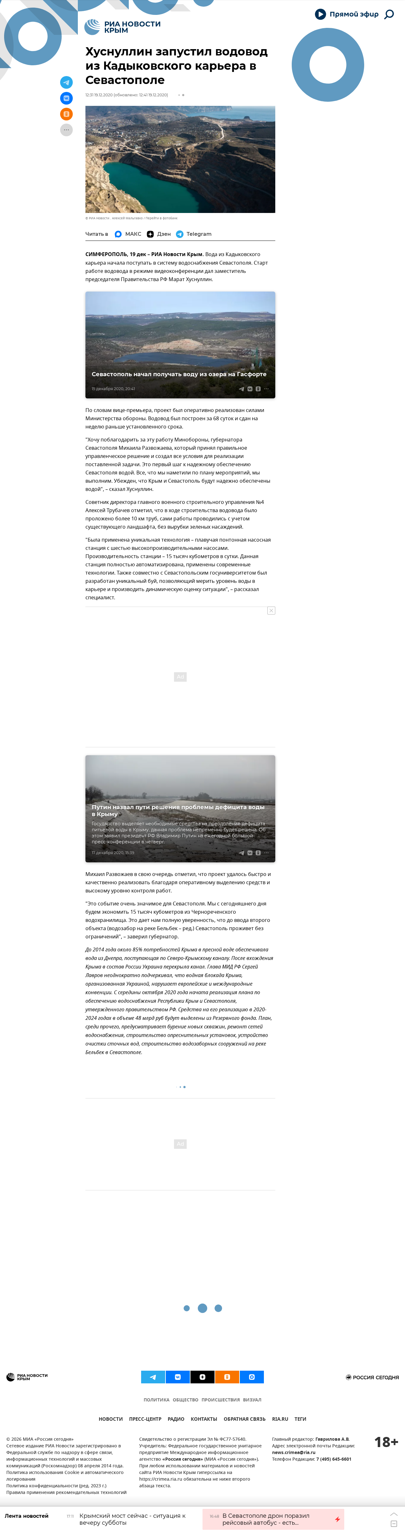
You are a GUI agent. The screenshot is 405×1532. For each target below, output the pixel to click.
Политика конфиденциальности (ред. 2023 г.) (56, 1486)
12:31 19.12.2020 (99, 95)
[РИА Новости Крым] (122, 27)
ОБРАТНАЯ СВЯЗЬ (245, 1420)
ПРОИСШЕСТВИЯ (221, 1400)
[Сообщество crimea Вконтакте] (178, 1377)
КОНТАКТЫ (204, 1420)
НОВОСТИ (111, 1420)
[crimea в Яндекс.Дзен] (202, 1377)
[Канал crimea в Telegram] (153, 1377)
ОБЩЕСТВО (185, 1400)
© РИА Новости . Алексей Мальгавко (114, 218)
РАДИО (176, 1420)
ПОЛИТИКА (157, 1400)
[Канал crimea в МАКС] (252, 1377)
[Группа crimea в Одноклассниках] (227, 1377)
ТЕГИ (300, 1420)
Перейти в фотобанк (162, 218)
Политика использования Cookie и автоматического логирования (65, 1476)
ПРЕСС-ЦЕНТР (145, 1420)
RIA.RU (280, 1420)
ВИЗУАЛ (252, 1400)
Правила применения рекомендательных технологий (66, 1493)
